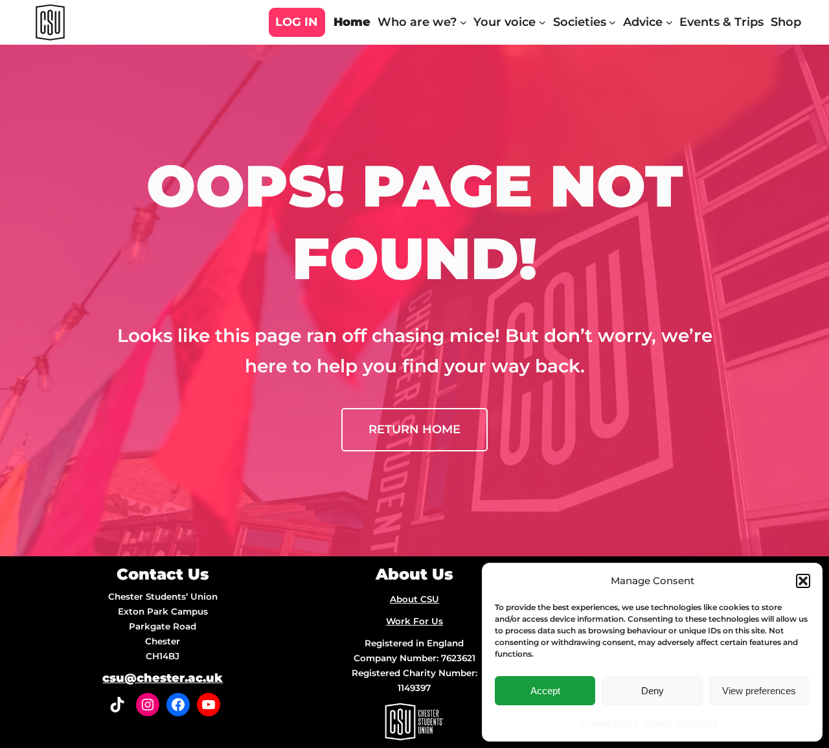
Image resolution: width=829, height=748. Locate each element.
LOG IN (296, 22)
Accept (545, 690)
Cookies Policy (609, 722)
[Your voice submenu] (542, 22)
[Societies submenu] (612, 22)
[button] (803, 580)
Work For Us (414, 621)
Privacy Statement (681, 722)
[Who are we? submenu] (463, 22)
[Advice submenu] (669, 22)
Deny (652, 690)
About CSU (414, 599)
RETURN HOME (414, 429)
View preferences (759, 690)
